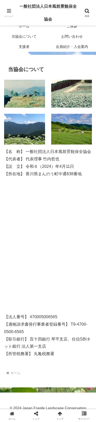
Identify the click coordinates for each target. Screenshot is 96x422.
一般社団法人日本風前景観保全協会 (48, 12)
